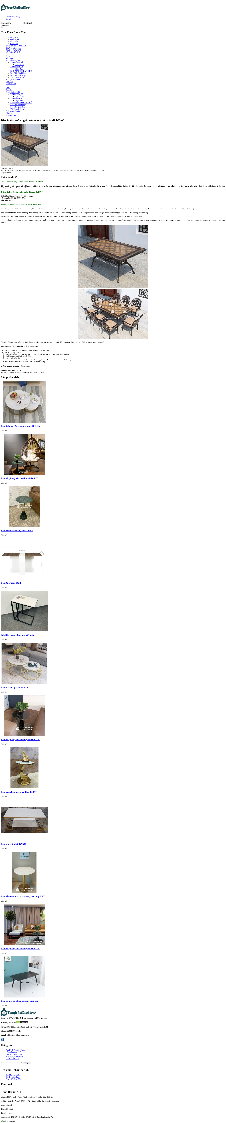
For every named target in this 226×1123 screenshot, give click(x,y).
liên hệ (8, 19)
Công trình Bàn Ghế (13, 1052)
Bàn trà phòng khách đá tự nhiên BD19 (20, 948)
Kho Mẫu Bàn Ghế (13, 60)
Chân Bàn (14, 44)
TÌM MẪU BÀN (12, 42)
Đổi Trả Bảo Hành (13, 1077)
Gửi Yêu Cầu (11, 84)
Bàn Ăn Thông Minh (11, 583)
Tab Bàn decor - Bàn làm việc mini (17, 635)
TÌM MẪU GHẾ (12, 37)
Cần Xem (9, 82)
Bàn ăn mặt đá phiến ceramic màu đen (19, 1001)
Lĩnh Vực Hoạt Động (14, 1054)
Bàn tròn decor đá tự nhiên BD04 (17, 530)
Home (8, 56)
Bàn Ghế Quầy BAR (13, 50)
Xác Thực (9, 58)
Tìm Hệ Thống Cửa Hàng (15, 1050)
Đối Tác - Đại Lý (12, 1059)
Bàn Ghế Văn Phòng (13, 48)
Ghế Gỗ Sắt (14, 39)
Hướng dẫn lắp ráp (13, 79)
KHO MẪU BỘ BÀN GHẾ (16, 46)
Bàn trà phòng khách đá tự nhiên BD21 (20, 478)
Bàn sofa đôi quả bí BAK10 (14, 687)
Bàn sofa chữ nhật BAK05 (13, 844)
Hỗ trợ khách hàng (13, 17)
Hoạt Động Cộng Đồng (14, 1056)
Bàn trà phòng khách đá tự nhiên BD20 (20, 739)
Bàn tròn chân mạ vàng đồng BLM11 (19, 792)
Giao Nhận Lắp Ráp (13, 1079)
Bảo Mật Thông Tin (13, 1075)
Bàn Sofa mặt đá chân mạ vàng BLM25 (20, 426)
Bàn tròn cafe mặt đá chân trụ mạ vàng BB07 (23, 896)
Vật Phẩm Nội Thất (13, 52)
